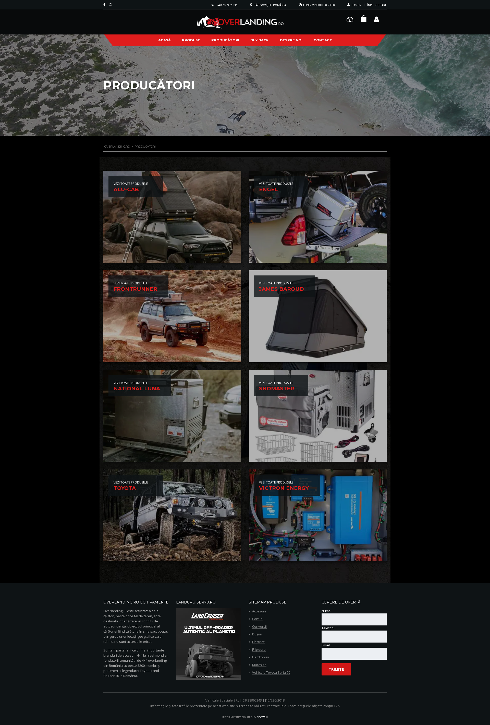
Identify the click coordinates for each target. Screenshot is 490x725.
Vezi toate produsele (131, 184)
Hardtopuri (260, 657)
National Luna (137, 388)
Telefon (328, 628)
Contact (323, 40)
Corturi (257, 619)
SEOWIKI (262, 717)
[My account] (376, 18)
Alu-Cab (126, 189)
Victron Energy (284, 488)
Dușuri (257, 634)
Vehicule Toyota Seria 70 (271, 672)
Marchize (259, 665)
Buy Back (259, 40)
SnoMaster (276, 388)
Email (326, 645)
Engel (268, 189)
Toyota (125, 488)
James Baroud (281, 289)
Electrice (258, 642)
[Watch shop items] (363, 20)
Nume (326, 611)
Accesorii (259, 611)
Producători (225, 40)
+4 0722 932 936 (226, 5)
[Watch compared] (350, 18)
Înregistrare (377, 5)
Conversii (259, 627)
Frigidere (259, 649)
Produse (191, 40)
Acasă (164, 40)
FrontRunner (135, 289)
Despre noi (291, 40)
